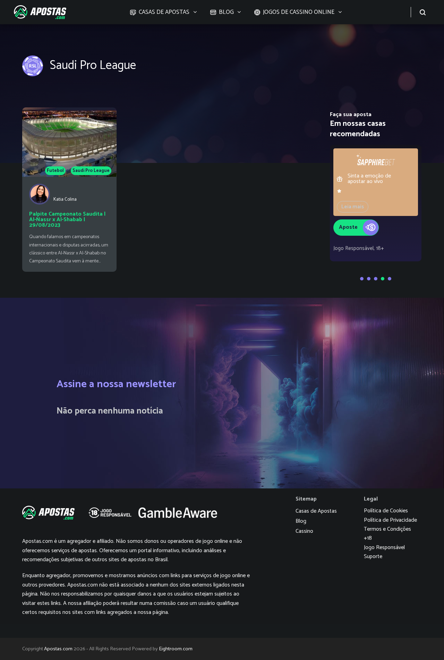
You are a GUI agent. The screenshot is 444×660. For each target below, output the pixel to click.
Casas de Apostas (316, 511)
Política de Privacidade (390, 519)
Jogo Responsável (384, 547)
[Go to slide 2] (368, 278)
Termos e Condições (387, 529)
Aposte (348, 227)
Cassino (304, 531)
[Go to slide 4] (382, 278)
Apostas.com (58, 649)
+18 (368, 538)
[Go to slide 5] (389, 278)
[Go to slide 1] (362, 278)
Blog (301, 521)
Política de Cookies (386, 510)
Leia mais (352, 206)
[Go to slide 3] (375, 278)
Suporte (373, 556)
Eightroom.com (176, 649)
